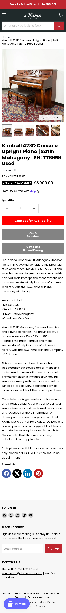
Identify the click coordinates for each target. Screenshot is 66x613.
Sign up (53, 548)
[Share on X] (17, 473)
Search (19, 597)
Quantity (8, 200)
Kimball (11, 170)
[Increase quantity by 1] (33, 208)
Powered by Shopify (33, 606)
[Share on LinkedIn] (27, 473)
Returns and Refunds (27, 593)
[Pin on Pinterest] (38, 473)
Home (6, 37)
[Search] (59, 26)
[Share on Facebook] (6, 473)
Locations (8, 577)
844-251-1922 (19, 569)
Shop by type (51, 593)
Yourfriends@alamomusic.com (22, 573)
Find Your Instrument (39, 597)
